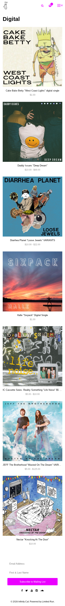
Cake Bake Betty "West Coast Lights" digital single (32, 90)
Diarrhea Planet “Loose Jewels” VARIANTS (32, 240)
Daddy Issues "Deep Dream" (32, 165)
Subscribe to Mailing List (33, 581)
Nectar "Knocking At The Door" (32, 539)
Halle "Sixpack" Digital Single (32, 315)
